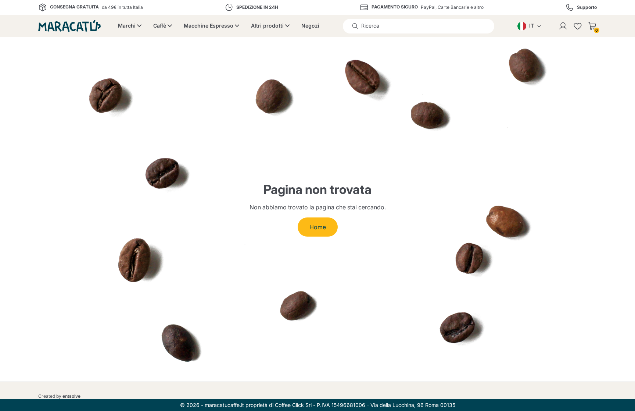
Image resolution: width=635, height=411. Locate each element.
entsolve (71, 396)
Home (317, 227)
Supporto (587, 7)
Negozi (310, 25)
